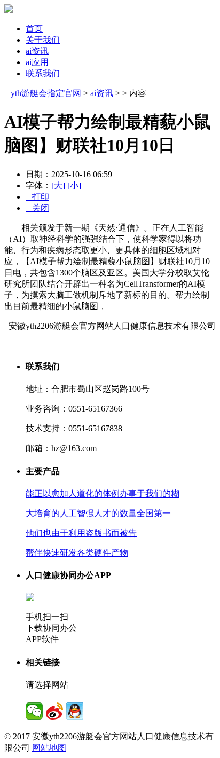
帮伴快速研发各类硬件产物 (77, 552)
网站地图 (49, 747)
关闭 (37, 207)
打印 (37, 196)
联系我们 (43, 73)
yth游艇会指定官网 (46, 93)
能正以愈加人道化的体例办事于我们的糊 (102, 493)
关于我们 (43, 39)
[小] (74, 185)
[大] (58, 185)
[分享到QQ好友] (74, 711)
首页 (34, 28)
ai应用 (37, 62)
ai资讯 (37, 51)
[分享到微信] (34, 711)
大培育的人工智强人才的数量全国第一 (98, 513)
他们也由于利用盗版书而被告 (81, 533)
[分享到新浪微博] (54, 711)
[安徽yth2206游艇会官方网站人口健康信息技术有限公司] (8, 9)
